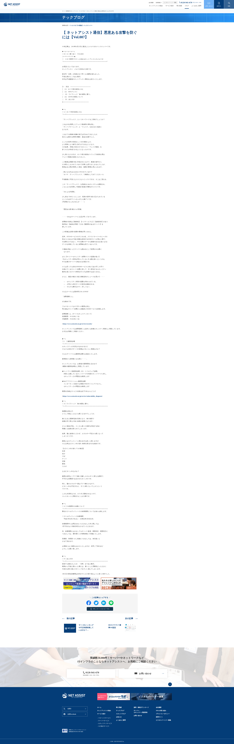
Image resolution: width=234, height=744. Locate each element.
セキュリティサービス (105, 723)
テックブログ (82, 11)
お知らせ (119, 717)
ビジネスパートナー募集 (170, 2)
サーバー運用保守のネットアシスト (70, 11)
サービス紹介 (170, 5)
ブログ (187, 5)
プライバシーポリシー (163, 713)
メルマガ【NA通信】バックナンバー (81, 25)
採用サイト (159, 717)
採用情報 (158, 2)
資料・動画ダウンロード (141, 707)
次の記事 (129, 618)
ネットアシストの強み (156, 5)
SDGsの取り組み (161, 710)
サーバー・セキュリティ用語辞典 (140, 711)
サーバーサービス (103, 720)
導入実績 (179, 5)
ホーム (99, 707)
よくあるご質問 (196, 5)
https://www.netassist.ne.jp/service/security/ (77, 324)
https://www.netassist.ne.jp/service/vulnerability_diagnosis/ (82, 396)
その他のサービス (103, 726)
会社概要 (151, 2)
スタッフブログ (121, 713)
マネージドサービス (104, 718)
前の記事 (71, 618)
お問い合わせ (138, 715)
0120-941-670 (186, 2)
